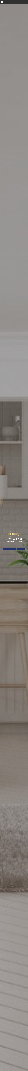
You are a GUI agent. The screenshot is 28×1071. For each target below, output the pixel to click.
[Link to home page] (8, 2)
